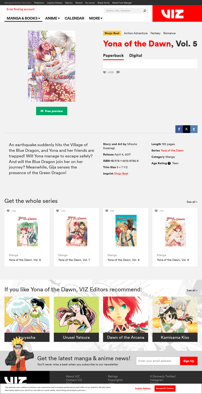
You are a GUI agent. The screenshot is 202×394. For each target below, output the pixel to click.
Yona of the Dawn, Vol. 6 (25, 260)
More (94, 18)
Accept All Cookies (165, 388)
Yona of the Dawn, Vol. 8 (123, 260)
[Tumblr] (194, 129)
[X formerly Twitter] (186, 129)
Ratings (113, 376)
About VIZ (73, 376)
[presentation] (27, 230)
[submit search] (145, 10)
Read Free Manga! (122, 2)
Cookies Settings (143, 388)
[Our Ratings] (169, 163)
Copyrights (115, 380)
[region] (101, 388)
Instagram (156, 380)
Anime (51, 18)
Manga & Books (22, 18)
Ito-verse (90, 2)
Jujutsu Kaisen (54, 2)
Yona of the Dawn (137, 43)
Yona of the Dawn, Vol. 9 (173, 260)
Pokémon (39, 2)
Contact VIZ (74, 380)
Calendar (74, 18)
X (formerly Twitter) (163, 376)
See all (192, 202)
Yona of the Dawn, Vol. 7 (74, 260)
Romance (169, 33)
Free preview (54, 111)
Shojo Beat (112, 33)
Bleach (79, 2)
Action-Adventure (136, 33)
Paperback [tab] (113, 55)
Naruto (69, 2)
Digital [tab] (135, 55)
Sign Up (188, 361)
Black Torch (104, 2)
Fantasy (155, 33)
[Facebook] (179, 129)
